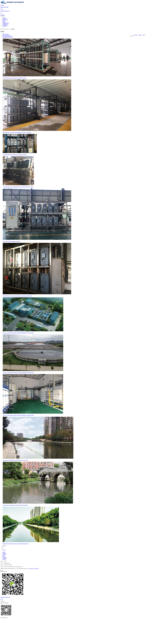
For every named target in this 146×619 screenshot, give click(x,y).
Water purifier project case (7, 37)
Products (4, 554)
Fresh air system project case (8, 36)
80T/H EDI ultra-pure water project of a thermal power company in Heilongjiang (17, 295)
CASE (4, 20)
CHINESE (5, 26)
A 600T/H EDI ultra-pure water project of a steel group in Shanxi (14, 77)
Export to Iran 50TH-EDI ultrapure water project (11, 241)
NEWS (4, 21)
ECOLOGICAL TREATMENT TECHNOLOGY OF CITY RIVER (15, 460)
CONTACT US (6, 25)
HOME (4, 17)
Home (4, 552)
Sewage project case (6, 35)
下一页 (4, 550)
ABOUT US (5, 18)
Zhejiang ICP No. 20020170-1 (34, 568)
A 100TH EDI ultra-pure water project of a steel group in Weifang (15, 154)
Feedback (4, 557)
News (4, 556)
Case (4, 555)
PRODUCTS (5, 19)
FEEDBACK (5, 24)
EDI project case (6, 34)
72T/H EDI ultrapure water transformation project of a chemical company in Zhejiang (18, 186)
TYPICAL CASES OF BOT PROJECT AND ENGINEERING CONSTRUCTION (18, 332)
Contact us (5, 558)
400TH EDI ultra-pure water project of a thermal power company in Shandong (17, 132)
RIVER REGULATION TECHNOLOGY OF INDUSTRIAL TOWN (16, 543)
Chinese (4, 559)
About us (4, 553)
